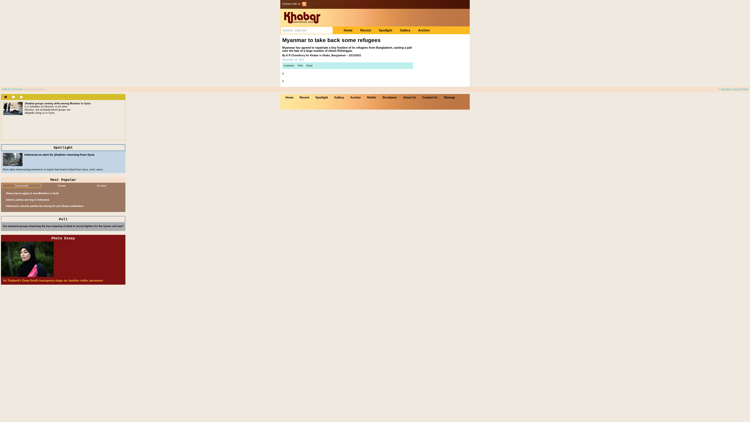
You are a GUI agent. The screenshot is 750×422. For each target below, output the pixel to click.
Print (300, 65)
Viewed (61, 185)
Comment (289, 65)
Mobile (371, 97)
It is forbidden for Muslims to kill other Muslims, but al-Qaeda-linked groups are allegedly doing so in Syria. (47, 109)
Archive (424, 30)
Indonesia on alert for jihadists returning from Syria (59, 154)
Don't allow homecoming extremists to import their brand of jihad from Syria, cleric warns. (53, 169)
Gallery (405, 30)
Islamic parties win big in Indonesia (27, 199)
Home (348, 30)
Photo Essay (63, 238)
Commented (22, 185)
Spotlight (385, 30)
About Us (409, 97)
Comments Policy (34, 89)
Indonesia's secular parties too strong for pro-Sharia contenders (44, 206)
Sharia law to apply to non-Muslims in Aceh (32, 193)
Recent (365, 30)
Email (309, 65)
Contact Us (430, 97)
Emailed (101, 185)
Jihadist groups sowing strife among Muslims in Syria (57, 103)
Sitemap (449, 97)
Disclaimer (389, 97)
